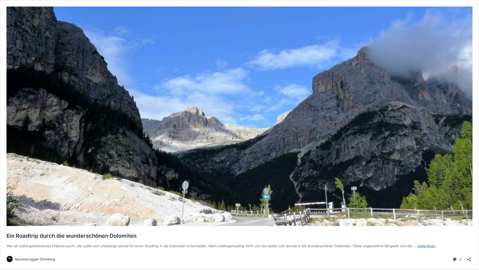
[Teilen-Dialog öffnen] (469, 258)
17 (459, 259)
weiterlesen (426, 246)
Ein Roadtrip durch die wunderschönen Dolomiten (71, 235)
